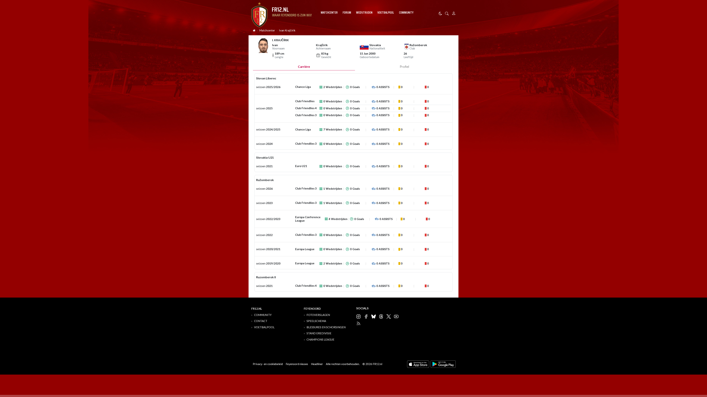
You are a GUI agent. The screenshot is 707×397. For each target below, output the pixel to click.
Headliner (317, 364)
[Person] (454, 12)
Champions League (320, 339)
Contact (260, 321)
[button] (447, 13)
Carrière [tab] (304, 67)
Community (406, 12)
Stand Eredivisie (319, 333)
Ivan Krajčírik (287, 30)
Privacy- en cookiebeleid (268, 364)
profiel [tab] (404, 67)
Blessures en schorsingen (326, 327)
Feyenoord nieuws (297, 364)
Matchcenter (329, 12)
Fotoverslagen (318, 314)
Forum (347, 12)
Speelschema (316, 321)
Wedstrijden (364, 12)
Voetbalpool (385, 12)
